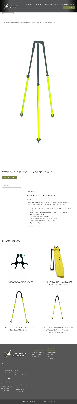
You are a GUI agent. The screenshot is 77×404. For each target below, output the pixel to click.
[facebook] (6, 378)
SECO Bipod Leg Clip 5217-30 (20, 282)
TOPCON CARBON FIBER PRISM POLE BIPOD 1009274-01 (57, 283)
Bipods (33, 22)
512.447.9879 (20, 391)
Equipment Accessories (26, 22)
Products (8, 22)
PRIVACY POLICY (26, 401)
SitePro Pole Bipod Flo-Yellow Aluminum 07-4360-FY (19, 328)
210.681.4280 (51, 359)
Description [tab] (7, 185)
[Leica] (8, 13)
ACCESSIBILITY (36, 401)
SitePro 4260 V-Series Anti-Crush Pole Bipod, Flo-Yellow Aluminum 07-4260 (57, 330)
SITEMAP (44, 401)
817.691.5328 (35, 357)
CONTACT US (51, 401)
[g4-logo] (10, 3)
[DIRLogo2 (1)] (8, 363)
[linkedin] (9, 378)
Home (3, 22)
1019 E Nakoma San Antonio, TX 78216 (51, 355)
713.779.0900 (5, 390)
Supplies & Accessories (15, 22)
